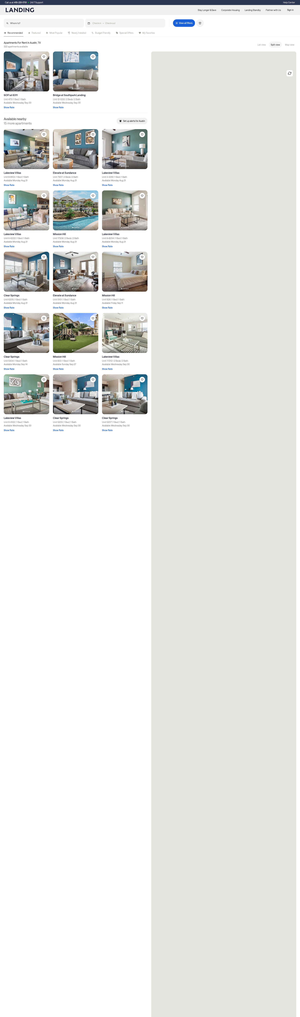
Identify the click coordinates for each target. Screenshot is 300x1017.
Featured (36, 33)
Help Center (289, 2)
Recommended (15, 33)
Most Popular (56, 33)
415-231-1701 (20, 2)
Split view (275, 44)
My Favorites (148, 33)
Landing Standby (253, 10)
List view (262, 44)
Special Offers (126, 33)
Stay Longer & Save (207, 10)
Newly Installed (79, 33)
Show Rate (9, 107)
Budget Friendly (102, 33)
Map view (289, 44)
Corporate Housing (230, 10)
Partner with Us (273, 10)
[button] (125, 23)
